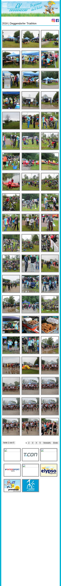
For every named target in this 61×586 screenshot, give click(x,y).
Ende (55, 443)
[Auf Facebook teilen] (57, 20)
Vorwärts (47, 443)
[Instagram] (53, 20)
